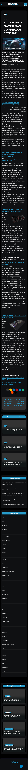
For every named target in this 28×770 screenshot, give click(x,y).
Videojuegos (4, 671)
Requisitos (4, 648)
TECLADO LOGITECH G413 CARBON (13, 210)
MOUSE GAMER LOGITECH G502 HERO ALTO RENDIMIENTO (12, 154)
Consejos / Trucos (6, 540)
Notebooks (4, 598)
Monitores (4, 579)
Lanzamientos (5, 567)
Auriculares (4, 529)
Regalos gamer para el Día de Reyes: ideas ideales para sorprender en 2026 (13, 447)
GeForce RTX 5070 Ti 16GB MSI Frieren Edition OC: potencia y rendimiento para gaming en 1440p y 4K (13, 734)
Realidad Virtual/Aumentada (8, 644)
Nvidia (3, 605)
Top (5, 14)
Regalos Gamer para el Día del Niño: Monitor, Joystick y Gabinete (13, 464)
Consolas (4, 544)
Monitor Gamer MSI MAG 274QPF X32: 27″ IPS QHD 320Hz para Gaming (12, 717)
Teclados (4, 659)
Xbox (3, 674)
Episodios (4, 548)
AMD (3, 517)
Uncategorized (5, 667)
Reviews (4, 651)
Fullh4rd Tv (4, 559)
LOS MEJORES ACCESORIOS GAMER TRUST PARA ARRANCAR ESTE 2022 (19, 403)
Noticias (4, 602)
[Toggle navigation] (1, 4)
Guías (3, 563)
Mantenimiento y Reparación (8, 571)
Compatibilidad (5, 536)
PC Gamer (4, 613)
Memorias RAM (5, 575)
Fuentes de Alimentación (7, 556)
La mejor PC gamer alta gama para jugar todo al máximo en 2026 (13, 431)
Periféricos (4, 617)
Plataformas (4, 632)
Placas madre (5, 625)
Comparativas (5, 533)
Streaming (4, 655)
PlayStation (4, 636)
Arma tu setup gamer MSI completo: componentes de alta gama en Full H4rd (12, 700)
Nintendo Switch (5, 594)
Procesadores (5, 640)
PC (2, 609)
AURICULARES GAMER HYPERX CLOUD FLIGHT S (12, 103)
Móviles (3, 590)
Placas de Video (5, 621)
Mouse (3, 586)
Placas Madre (5, 628)
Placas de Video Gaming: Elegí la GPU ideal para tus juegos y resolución (13, 749)
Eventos (4, 552)
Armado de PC (5, 525)
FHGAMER (12, 4)
